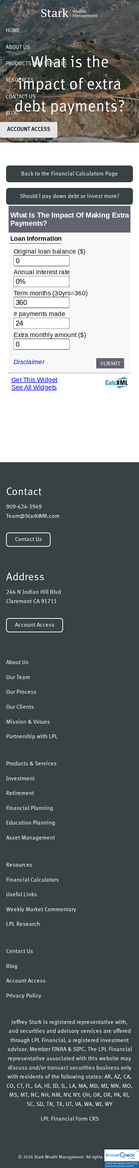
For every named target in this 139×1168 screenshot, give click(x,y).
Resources (20, 80)
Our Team (18, 677)
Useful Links (21, 895)
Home (13, 31)
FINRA (59, 1049)
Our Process (21, 692)
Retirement (20, 793)
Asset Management (30, 838)
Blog (12, 113)
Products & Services (31, 764)
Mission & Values (28, 722)
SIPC (78, 1049)
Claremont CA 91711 (31, 602)
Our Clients (20, 707)
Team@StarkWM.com (33, 516)
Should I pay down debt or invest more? (69, 196)
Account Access (28, 129)
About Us (18, 47)
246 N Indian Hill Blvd (33, 592)
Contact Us (21, 97)
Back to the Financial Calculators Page (69, 174)
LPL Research (23, 924)
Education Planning (30, 823)
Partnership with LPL (32, 737)
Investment (20, 779)
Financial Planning (29, 808)
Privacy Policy (23, 996)
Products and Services (36, 64)
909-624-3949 (24, 507)
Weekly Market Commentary (41, 910)
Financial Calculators (32, 880)
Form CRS (87, 1119)
